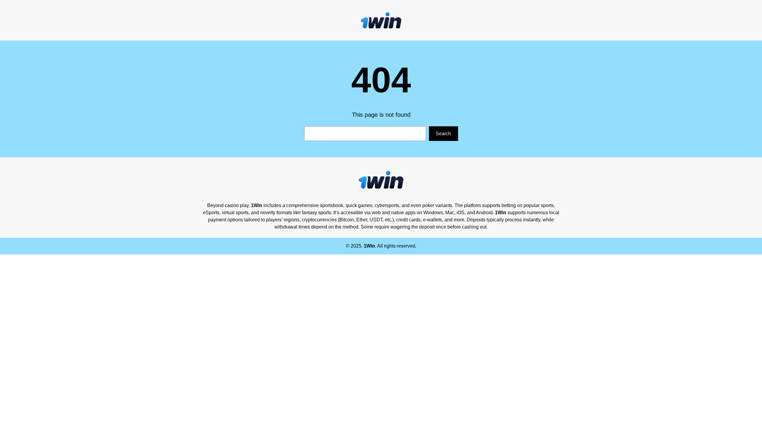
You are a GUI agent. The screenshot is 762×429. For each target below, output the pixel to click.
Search (443, 133)
